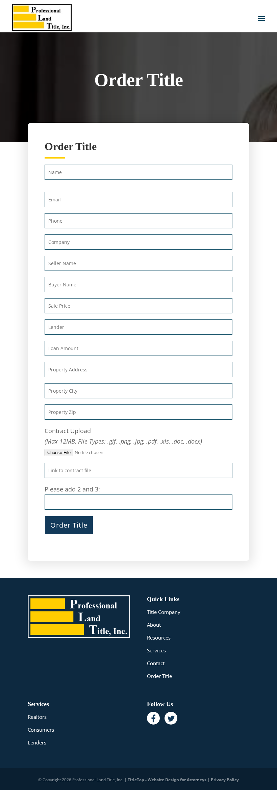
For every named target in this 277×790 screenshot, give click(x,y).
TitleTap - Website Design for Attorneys (167, 780)
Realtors (37, 716)
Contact (156, 663)
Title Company (163, 612)
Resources (159, 637)
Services (156, 650)
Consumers (41, 729)
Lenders (37, 742)
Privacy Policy (225, 780)
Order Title (159, 676)
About (154, 624)
